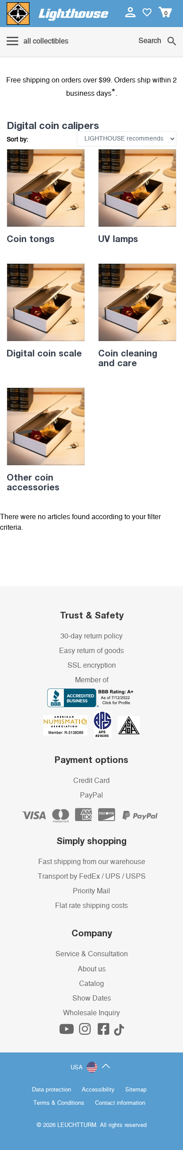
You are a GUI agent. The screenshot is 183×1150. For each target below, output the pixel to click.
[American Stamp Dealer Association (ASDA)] (129, 724)
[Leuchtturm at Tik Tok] (119, 1031)
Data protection (51, 1090)
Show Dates (91, 998)
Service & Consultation (92, 954)
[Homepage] (57, 13)
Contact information (120, 1103)
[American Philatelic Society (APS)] (106, 724)
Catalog (91, 983)
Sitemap (136, 1090)
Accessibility (98, 1090)
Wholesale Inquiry (91, 1013)
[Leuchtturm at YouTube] (67, 1031)
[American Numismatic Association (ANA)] (68, 724)
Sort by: (17, 140)
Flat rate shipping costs (91, 905)
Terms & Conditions (58, 1103)
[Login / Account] (131, 12)
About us (92, 969)
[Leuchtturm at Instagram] (85, 1031)
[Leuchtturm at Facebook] (104, 1031)
